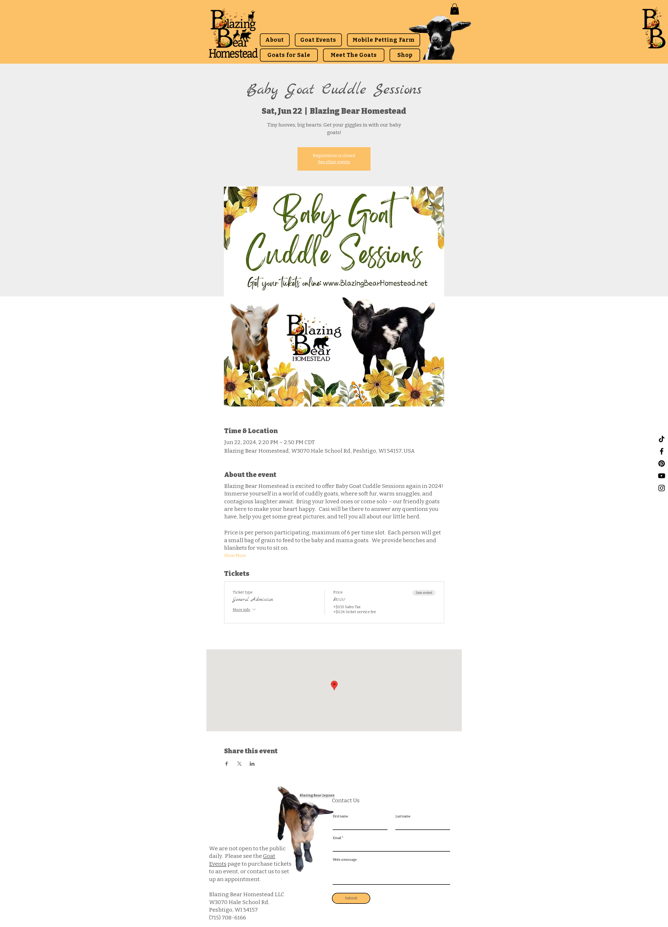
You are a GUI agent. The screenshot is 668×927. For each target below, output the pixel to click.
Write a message (345, 859)
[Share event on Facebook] (226, 764)
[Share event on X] (239, 764)
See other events (334, 161)
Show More (235, 555)
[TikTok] (661, 439)
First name (340, 816)
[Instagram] (661, 488)
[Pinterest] (661, 463)
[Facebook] (661, 451)
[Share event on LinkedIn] (252, 764)
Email (337, 838)
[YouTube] (661, 475)
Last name (402, 816)
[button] (454, 9)
